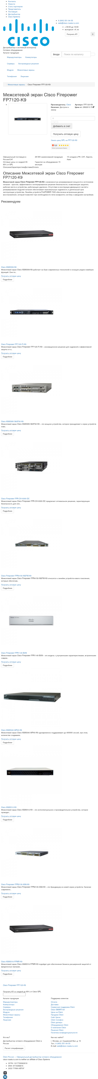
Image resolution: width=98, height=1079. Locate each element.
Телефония (12, 76)
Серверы (11, 63)
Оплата (54, 1002)
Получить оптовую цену (11, 276)
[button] (64, 140)
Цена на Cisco (57, 1012)
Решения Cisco (57, 1030)
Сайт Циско (55, 1017)
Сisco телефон (57, 1019)
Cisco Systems (14, 16)
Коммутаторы (31, 57)
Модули (10, 70)
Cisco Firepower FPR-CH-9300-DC (15, 498)
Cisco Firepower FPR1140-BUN (14, 653)
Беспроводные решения (28, 63)
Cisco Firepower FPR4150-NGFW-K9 (16, 575)
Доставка (54, 1004)
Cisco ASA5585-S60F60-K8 (12, 421)
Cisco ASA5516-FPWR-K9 (11, 961)
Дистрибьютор (14, 14)
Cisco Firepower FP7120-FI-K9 (13, 344)
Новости (11, 4)
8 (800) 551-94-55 (65, 20)
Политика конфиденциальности (64, 1032)
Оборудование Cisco (59, 1025)
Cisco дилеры (56, 1022)
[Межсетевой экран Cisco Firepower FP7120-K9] (27, 119)
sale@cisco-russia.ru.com (68, 23)
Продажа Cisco (57, 1014)
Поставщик (12, 11)
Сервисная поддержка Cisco (63, 1007)
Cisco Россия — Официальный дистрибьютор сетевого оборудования (32, 1056)
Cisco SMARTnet (58, 1009)
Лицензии (25, 76)
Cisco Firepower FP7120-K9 (14, 985)
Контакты (12, 1)
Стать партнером (15, 6)
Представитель (14, 9)
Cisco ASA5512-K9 (8, 807)
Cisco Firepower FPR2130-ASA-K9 (15, 884)
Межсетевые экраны (25, 70)
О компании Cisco (58, 1027)
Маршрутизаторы (14, 57)
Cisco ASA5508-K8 (8, 267)
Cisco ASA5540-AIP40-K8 (11, 730)
